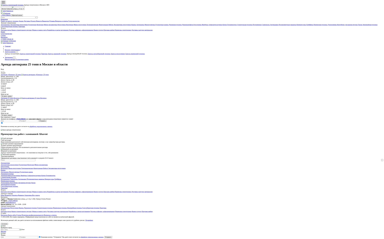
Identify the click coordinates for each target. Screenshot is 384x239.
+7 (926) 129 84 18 (7, 39)
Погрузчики (62, 25)
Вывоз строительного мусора (22, 30)
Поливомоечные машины (288, 25)
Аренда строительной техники (30, 54)
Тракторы (21, 26)
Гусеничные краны (162, 25)
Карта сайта (12, 215)
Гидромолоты (232, 25)
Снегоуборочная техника (9, 26)
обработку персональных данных (41, 126)
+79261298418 (6, 15)
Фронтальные (104, 25)
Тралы (360, 25)
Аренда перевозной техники (135, 54)
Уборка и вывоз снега (39, 30)
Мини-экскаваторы (51, 25)
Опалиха (15, 195)
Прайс (3, 32)
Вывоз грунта (99, 30)
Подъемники (257, 25)
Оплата (33, 21)
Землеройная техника (370, 25)
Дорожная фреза (188, 25)
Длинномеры (332, 25)
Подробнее (89, 220)
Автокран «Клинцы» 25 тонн (11, 74)
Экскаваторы (5, 25)
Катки (225, 25)
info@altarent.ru (8, 11)
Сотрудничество (74, 21)
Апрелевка (28, 195)
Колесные (40, 25)
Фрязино (21, 195)
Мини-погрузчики (80, 25)
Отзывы (52, 21)
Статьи (3, 35)
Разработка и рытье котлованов (58, 30)
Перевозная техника (321, 25)
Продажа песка (6, 30)
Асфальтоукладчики (215, 25)
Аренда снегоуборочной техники (99, 54)
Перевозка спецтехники (123, 30)
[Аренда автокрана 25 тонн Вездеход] (33, 98)
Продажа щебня (109, 30)
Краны (133, 25)
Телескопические (93, 25)
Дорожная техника (175, 25)
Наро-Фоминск (6, 195)
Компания (4, 19)
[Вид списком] (1, 71)
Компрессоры (301, 25)
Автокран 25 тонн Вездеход (10, 98)
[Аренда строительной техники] (12, 5)
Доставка (27, 21)
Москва (3, 231)
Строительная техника (245, 25)
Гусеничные (32, 25)
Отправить (42, 121)
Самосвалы (266, 25)
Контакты (4, 37)
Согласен (4, 224)
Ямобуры (205, 25)
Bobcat (111, 25)
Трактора (44, 54)
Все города (36, 195)
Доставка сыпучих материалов (142, 30)
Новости (39, 21)
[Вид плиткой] (3, 71)
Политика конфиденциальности (33, 215)
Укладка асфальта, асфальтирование (81, 30)
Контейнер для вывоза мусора (347, 25)
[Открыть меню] (3, 2)
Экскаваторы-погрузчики (19, 25)
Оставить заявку (7, 96)
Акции (21, 21)
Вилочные (70, 25)
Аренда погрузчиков (118, 54)
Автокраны (140, 25)
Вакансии (45, 21)
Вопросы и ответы (61, 21)
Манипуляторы (150, 25)
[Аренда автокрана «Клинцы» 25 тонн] (35, 74)
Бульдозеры (198, 25)
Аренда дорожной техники (57, 54)
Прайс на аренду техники (10, 21)
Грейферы (310, 25)
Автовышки (274, 25)
